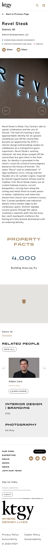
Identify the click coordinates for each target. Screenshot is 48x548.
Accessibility (9, 539)
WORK (6, 463)
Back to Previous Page (17, 14)
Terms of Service (36, 498)
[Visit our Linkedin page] (31, 458)
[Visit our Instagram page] (37, 458)
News (5, 467)
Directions (7, 336)
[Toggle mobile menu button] (43, 5)
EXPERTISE (9, 455)
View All (9, 349)
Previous (6, 111)
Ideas (5, 459)
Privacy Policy (26, 498)
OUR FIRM (8, 451)
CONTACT (39, 451)
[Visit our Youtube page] (44, 458)
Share (10, 50)
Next (42, 111)
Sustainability (32, 539)
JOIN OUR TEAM (12, 471)
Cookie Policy (32, 535)
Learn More (18, 391)
